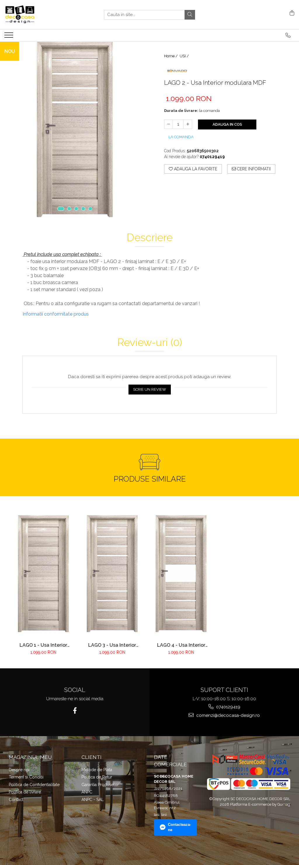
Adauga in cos (227, 124)
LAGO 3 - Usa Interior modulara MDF (112, 645)
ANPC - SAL (92, 799)
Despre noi (19, 769)
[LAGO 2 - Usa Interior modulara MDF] (75, 129)
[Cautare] (190, 15)
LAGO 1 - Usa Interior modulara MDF (43, 645)
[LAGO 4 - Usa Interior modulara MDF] (181, 573)
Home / (171, 56)
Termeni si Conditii (26, 777)
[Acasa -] (33, 14)
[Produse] (9, 36)
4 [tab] (83, 209)
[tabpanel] (75, 129)
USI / (185, 56)
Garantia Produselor (100, 784)
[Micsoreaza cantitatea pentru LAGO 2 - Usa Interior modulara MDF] (168, 124)
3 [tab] (76, 209)
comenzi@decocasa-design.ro (227, 715)
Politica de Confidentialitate (34, 784)
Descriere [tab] (150, 237)
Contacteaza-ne (179, 827)
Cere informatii (253, 169)
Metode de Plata (96, 769)
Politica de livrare (25, 792)
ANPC (86, 792)
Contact (16, 799)
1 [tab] (60, 209)
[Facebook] (75, 710)
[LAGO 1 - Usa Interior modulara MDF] (43, 573)
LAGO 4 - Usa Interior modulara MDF (181, 645)
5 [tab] (90, 209)
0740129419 (227, 707)
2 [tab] (69, 209)
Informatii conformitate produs (55, 314)
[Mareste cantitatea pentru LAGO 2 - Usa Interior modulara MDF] (187, 124)
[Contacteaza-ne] (288, 35)
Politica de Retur (96, 777)
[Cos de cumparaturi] (291, 13)
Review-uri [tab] (149, 342)
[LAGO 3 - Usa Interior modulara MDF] (112, 573)
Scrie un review (149, 389)
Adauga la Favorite (195, 169)
